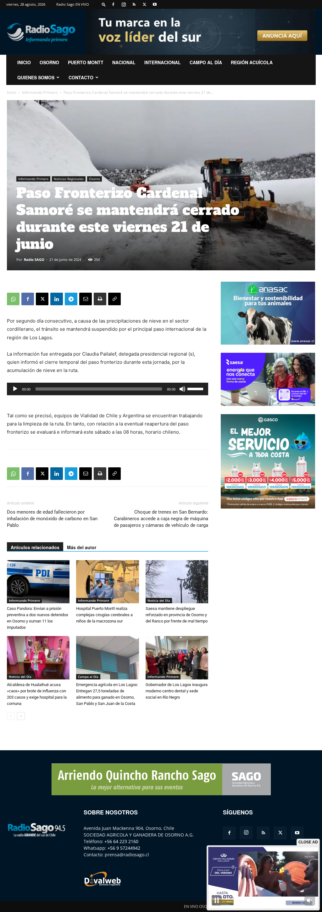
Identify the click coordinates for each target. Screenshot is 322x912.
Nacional (124, 62)
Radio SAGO (34, 259)
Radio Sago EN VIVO (72, 4)
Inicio (11, 92)
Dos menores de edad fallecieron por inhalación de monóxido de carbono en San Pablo (52, 518)
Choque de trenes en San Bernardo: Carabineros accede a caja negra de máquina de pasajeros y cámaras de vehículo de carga (161, 518)
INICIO (24, 62)
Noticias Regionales (69, 179)
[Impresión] (100, 299)
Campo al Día (206, 62)
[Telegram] (71, 299)
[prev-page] (11, 716)
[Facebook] (113, 4)
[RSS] (134, 4)
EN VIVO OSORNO (199, 906)
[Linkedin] (56, 299)
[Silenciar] (182, 389)
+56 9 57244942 (124, 848)
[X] (144, 4)
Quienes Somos (35, 77)
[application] (107, 389)
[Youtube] (154, 4)
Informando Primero (40, 92)
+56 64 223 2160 (121, 841)
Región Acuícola (252, 62)
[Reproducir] (15, 389)
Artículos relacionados (35, 547)
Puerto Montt (85, 62)
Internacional (162, 62)
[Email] (85, 299)
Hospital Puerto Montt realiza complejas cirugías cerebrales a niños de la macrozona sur (104, 614)
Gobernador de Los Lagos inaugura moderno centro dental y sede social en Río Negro (177, 691)
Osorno (49, 62)
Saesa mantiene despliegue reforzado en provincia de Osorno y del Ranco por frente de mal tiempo (177, 614)
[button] (103, 4)
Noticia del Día (158, 600)
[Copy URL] (114, 299)
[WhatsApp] (13, 299)
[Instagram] (123, 4)
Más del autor (81, 547)
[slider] (196, 388)
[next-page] (21, 716)
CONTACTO (81, 77)
